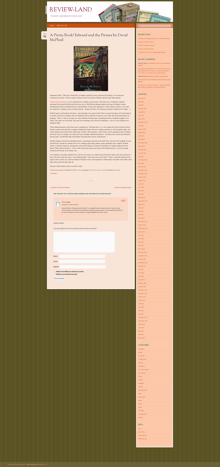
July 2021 (141, 156)
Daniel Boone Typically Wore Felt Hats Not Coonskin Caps (154, 68)
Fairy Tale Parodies (143, 369)
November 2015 (142, 255)
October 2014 (142, 297)
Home (52, 25)
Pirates (79, 170)
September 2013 (142, 321)
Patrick (64, 202)
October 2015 (142, 259)
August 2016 (141, 232)
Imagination (141, 383)
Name (56, 256)
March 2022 (141, 146)
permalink (117, 170)
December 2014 (142, 290)
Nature (140, 393)
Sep (44, 34)
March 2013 (141, 338)
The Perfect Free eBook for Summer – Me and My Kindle (154, 85)
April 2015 (141, 276)
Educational (141, 366)
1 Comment (53, 173)
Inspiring (140, 386)
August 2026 (141, 98)
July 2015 (141, 269)
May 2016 (141, 242)
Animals (140, 352)
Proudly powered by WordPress (16, 464)
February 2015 (142, 283)
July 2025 (141, 115)
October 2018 (142, 177)
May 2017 (141, 211)
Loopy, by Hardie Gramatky (146, 49)
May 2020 (141, 163)
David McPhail (92, 170)
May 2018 (141, 190)
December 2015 (142, 252)
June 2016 (141, 238)
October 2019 (142, 166)
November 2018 (142, 173)
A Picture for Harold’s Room (146, 42)
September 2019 (142, 170)
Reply (123, 200)
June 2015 (141, 273)
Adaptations (141, 349)
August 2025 (141, 112)
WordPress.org (142, 438)
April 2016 (141, 245)
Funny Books (142, 373)
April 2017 (141, 214)
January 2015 (142, 286)
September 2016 (142, 228)
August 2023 (141, 132)
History (140, 376)
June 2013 (141, 327)
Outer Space (141, 397)
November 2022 (142, 142)
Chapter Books (142, 359)
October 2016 (142, 225)
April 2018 (141, 194)
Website (56, 267)
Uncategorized (142, 414)
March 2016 (141, 249)
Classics (140, 362)
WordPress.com (42, 464)
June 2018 (141, 187)
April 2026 (141, 105)
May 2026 (141, 101)
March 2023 (141, 139)
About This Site (62, 25)
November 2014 (142, 293)
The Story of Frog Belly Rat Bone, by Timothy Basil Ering (154, 38)
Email (56, 261)
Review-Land (71, 10)
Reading (104, 170)
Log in (140, 428)
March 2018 (141, 197)
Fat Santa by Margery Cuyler (123, 187)
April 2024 (141, 125)
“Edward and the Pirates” (58, 102)
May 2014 (141, 310)
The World (141, 410)
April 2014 (141, 314)
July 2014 (141, 303)
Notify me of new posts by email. (66, 274)
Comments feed (142, 435)
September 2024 (142, 122)
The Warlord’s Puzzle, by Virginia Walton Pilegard (151, 52)
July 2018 (141, 184)
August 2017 (141, 204)
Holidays (140, 379)
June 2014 (141, 307)
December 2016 (142, 221)
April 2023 (141, 136)
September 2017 (142, 201)
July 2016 (141, 235)
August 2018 (141, 180)
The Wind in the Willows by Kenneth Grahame (152, 87)
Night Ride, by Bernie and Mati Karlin (158, 76)
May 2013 (141, 331)
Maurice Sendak (142, 390)
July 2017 (141, 208)
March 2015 (141, 279)
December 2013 (142, 317)
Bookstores (141, 356)
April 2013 (141, 334)
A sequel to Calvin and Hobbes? (59, 187)
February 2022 (142, 149)
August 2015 (141, 266)
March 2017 (141, 218)
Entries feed (141, 432)
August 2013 (141, 324)
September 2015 (142, 262)
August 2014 (141, 300)
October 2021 (142, 153)
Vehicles (140, 417)
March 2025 (141, 119)
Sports (140, 407)
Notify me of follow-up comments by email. (70, 271)
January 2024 (142, 129)
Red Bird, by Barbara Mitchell (146, 45)
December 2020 (142, 160)
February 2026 (142, 108)
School (140, 403)
